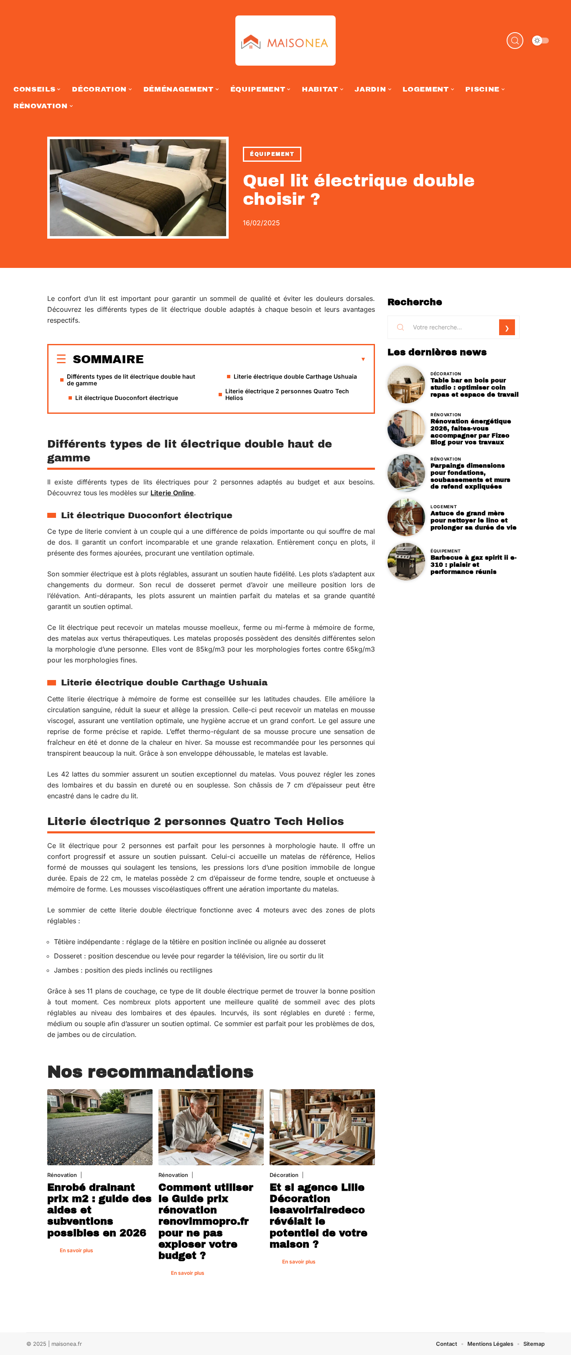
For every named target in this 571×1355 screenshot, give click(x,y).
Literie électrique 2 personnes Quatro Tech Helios (287, 394)
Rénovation (62, 1175)
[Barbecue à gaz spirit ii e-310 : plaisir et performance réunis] (406, 562)
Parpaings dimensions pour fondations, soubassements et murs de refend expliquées (470, 476)
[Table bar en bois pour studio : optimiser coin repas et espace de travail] (406, 384)
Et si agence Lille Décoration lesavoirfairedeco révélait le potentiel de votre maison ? (318, 1216)
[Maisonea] (285, 40)
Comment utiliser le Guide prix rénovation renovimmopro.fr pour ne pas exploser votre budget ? (205, 1221)
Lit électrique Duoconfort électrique (126, 397)
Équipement (272, 154)
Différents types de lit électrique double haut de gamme (131, 380)
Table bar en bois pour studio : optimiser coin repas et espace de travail (475, 387)
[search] (515, 40)
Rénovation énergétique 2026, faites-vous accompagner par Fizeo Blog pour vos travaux (471, 432)
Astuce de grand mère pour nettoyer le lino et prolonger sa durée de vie (474, 520)
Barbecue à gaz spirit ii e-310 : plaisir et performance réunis (474, 564)
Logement (444, 506)
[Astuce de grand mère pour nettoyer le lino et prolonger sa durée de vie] (406, 517)
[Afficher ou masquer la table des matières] (255, 359)
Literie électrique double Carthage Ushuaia (295, 376)
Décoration (284, 1175)
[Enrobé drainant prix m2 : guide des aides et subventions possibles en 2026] (100, 1127)
